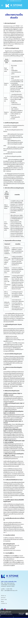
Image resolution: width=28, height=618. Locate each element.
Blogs (2, 601)
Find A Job (4, 599)
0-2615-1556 (9, 589)
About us (3, 595)
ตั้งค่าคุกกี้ (21, 613)
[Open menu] (2, 5)
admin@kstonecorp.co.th (15, 0)
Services (3, 597)
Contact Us (4, 603)
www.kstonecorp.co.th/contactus (12, 550)
